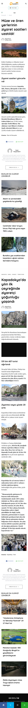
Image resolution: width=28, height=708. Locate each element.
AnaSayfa (4, 274)
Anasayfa (3, 15)
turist (14, 554)
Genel (10, 15)
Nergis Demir (8, 38)
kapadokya (9, 554)
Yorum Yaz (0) (13, 167)
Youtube (14, 7)
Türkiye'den (20, 274)
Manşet (14, 274)
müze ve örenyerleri (12, 135)
